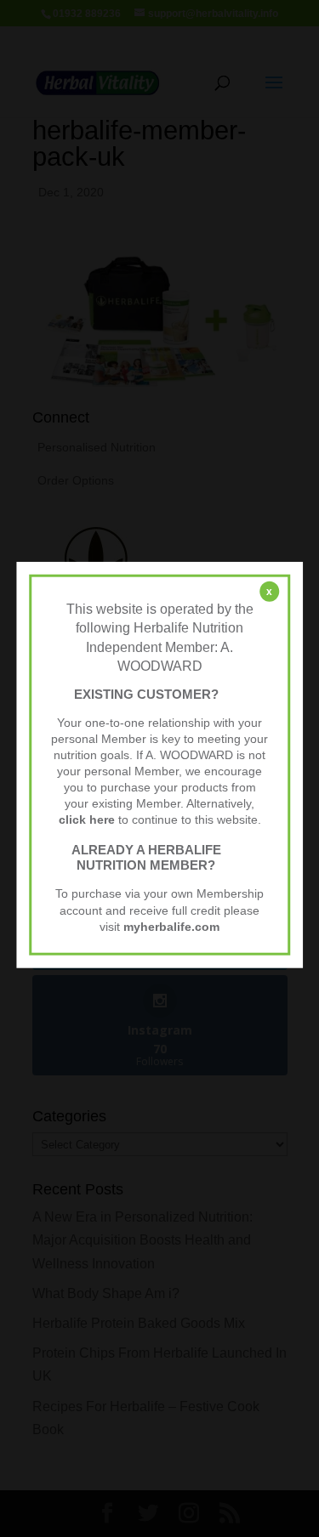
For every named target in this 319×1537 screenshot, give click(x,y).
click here (87, 820)
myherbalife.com (171, 926)
